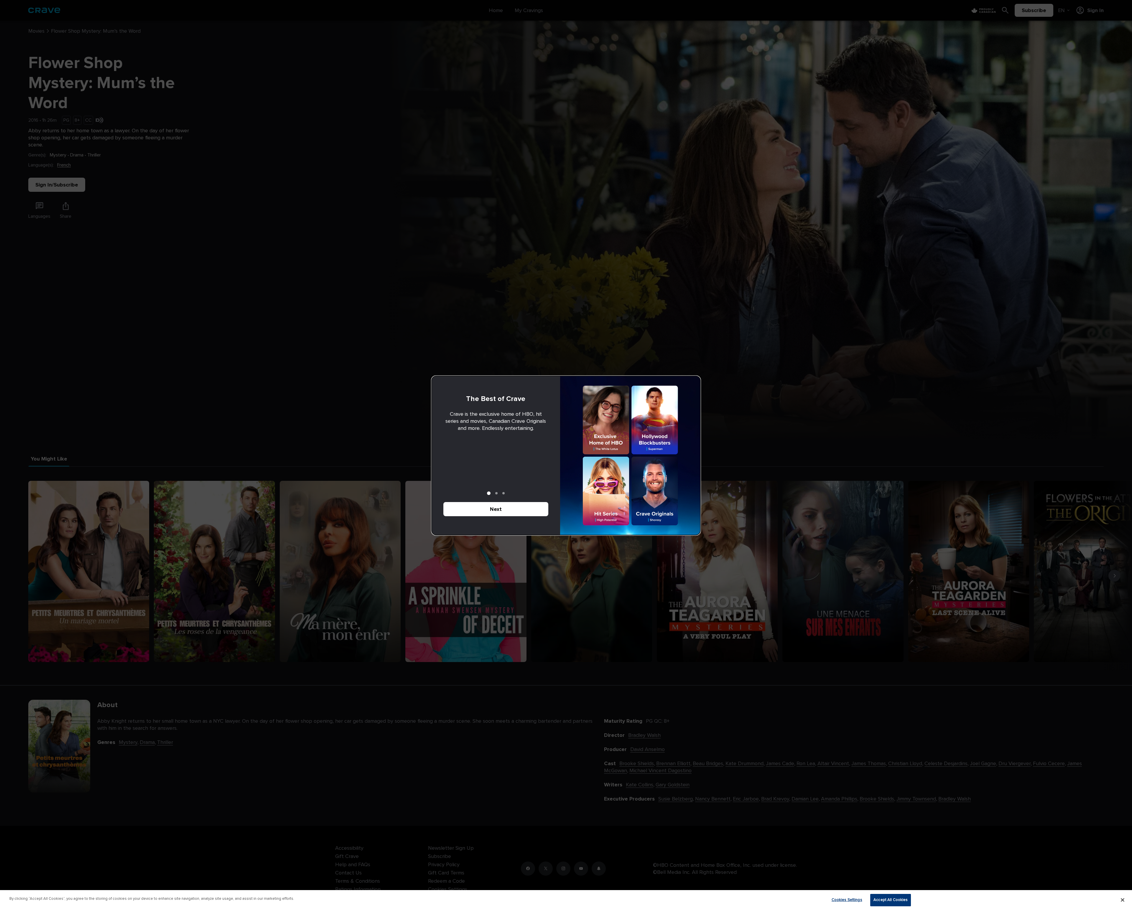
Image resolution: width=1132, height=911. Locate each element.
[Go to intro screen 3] (503, 493)
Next (496, 509)
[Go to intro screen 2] (496, 493)
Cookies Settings (847, 899)
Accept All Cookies (890, 899)
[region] (566, 900)
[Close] (1122, 899)
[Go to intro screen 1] (489, 493)
